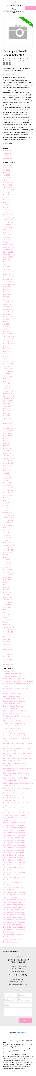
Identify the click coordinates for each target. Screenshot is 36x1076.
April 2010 (6, 642)
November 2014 (8, 518)
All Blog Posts (7, 151)
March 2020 (7, 359)
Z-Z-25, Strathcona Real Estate (14, 828)
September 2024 (9, 225)
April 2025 (6, 207)
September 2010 (9, 632)
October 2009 (8, 654)
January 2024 (8, 245)
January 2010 (7, 649)
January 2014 (7, 542)
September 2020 (9, 344)
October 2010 (8, 629)
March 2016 (7, 478)
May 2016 (6, 473)
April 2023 (6, 267)
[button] (10, 975)
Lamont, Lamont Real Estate (13, 726)
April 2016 (6, 475)
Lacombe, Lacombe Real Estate (14, 723)
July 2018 (6, 408)
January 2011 (7, 624)
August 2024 (7, 227)
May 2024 (6, 235)
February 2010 (8, 647)
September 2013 (8, 550)
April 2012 (6, 590)
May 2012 (6, 587)
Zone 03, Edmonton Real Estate (14, 835)
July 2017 (6, 438)
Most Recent (7, 165)
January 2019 (7, 394)
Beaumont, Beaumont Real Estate (14, 694)
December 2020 (8, 336)
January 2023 (8, 274)
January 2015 (7, 513)
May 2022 (6, 294)
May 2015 (6, 503)
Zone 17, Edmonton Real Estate (14, 867)
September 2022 (9, 284)
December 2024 (8, 217)
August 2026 (7, 168)
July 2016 (6, 468)
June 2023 (6, 262)
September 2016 (8, 463)
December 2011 (8, 600)
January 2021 (7, 334)
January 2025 (8, 215)
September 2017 (8, 433)
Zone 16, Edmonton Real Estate (14, 865)
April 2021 (6, 327)
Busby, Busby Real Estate (11, 696)
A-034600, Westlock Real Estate (14, 679)
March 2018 (7, 418)
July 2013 (6, 555)
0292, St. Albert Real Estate (12, 674)
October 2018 (8, 401)
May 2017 (6, 443)
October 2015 (8, 490)
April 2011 (6, 617)
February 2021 (8, 331)
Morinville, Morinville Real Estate (14, 733)
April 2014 (6, 535)
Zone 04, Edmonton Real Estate (14, 838)
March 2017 (7, 448)
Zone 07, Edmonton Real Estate (14, 845)
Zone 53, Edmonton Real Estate (14, 917)
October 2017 (8, 431)
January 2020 (8, 364)
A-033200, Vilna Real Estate (13, 676)
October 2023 (8, 252)
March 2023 (7, 269)
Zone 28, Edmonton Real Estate (14, 900)
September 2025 (9, 195)
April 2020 (6, 356)
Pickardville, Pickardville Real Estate (15, 736)
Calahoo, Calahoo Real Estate (13, 699)
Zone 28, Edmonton (10, 897)
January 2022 (8, 304)
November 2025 (8, 190)
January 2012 (7, 597)
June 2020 (6, 351)
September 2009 (9, 657)
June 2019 (6, 381)
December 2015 (8, 485)
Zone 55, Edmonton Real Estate (14, 920)
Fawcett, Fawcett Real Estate (13, 713)
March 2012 (7, 592)
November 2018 (8, 399)
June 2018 (6, 411)
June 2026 (6, 173)
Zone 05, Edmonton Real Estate (14, 840)
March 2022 (7, 299)
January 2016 (7, 483)
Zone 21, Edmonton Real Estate (14, 877)
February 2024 (8, 242)
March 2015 (7, 508)
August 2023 (7, 257)
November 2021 (8, 309)
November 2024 (8, 220)
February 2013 (8, 567)
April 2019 (6, 386)
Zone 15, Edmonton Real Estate (14, 862)
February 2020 (8, 361)
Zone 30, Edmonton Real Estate (14, 905)
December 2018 (8, 396)
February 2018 (8, 421)
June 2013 (6, 557)
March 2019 (7, 389)
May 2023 (6, 264)
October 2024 (8, 222)
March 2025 (7, 210)
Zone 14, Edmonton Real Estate (14, 860)
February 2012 (8, 595)
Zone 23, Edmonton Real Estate (14, 882)
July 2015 (6, 498)
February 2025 (8, 212)
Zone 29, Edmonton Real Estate (14, 902)
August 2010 (7, 634)
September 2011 (8, 605)
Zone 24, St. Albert (9, 885)
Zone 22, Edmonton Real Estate (14, 880)
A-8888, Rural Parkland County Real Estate (18, 681)
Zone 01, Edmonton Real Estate (14, 830)
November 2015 (8, 488)
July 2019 (6, 379)
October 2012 (8, 575)
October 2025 (8, 192)
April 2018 (6, 416)
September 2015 (8, 493)
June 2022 (6, 292)
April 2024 (6, 237)
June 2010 (6, 637)
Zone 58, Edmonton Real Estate (14, 927)
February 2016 (8, 480)
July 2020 (6, 349)
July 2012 (6, 582)
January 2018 (7, 423)
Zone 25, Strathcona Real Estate (14, 892)
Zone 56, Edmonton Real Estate (14, 922)
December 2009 (8, 652)
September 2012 (8, 577)
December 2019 (8, 366)
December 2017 (8, 426)
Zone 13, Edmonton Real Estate (14, 857)
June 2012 (6, 585)
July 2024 (6, 230)
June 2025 (6, 202)
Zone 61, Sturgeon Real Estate (13, 934)
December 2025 (8, 187)
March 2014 (7, 538)
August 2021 (7, 317)
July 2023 (6, 259)
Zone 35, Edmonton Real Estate (14, 907)
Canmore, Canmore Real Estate (14, 701)
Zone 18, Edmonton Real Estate (14, 870)
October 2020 (8, 341)
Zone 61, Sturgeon (9, 932)
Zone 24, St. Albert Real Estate (13, 887)
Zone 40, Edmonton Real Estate (14, 910)
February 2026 (8, 182)
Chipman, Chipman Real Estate (13, 706)
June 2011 (6, 612)
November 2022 (8, 279)
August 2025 (7, 197)
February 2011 (7, 622)
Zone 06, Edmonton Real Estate (14, 843)
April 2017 (6, 446)
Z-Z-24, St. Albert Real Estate (13, 825)
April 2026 (6, 177)
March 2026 (7, 180)
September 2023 (9, 254)
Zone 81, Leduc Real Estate (12, 939)
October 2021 (8, 312)
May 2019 (6, 384)
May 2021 (6, 324)
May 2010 (6, 639)
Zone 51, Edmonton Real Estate (14, 915)
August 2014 (7, 525)
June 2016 (6, 471)
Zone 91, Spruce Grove (11, 942)
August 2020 (7, 346)
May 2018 (6, 413)
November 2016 (8, 458)
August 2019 (7, 376)
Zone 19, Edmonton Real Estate (14, 872)
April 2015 (6, 505)
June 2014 (6, 530)
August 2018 (7, 406)
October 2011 (7, 602)
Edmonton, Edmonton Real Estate (15, 711)
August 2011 (7, 607)
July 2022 (6, 289)
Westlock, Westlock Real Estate (14, 823)
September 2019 (8, 374)
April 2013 (6, 562)
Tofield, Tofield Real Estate (12, 820)
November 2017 (8, 428)
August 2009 (7, 659)
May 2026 (6, 175)
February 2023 (8, 272)
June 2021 (6, 321)
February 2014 (8, 540)
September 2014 (9, 523)
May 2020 (6, 354)
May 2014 (6, 533)
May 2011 (6, 615)
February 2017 (8, 451)
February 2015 (8, 510)
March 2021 (7, 329)
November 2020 (8, 339)
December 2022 (8, 277)
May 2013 (6, 560)
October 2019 (8, 371)
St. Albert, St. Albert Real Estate (14, 815)
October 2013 (8, 548)
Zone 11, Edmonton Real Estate (18, 61)
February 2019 (8, 391)
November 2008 (8, 664)
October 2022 (8, 282)
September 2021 (8, 314)
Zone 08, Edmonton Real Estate (14, 848)
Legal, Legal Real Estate (11, 731)
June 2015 (6, 500)
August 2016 (7, 466)
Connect (31, 8)
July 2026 (6, 170)
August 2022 (7, 287)
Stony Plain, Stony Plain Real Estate (15, 818)
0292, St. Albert (8, 671)
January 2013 (7, 570)
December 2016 (8, 456)
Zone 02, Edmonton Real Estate (14, 833)
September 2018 (8, 403)
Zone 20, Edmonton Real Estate (14, 875)
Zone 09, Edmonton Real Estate (14, 850)
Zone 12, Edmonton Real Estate (14, 855)
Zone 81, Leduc (8, 937)
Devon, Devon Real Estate (12, 709)
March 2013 (7, 565)
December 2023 (8, 247)
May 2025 (6, 205)
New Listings (7, 153)
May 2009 (6, 662)
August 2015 (7, 495)
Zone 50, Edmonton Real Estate (14, 912)
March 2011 (7, 620)
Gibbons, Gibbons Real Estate (13, 721)
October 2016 (8, 461)
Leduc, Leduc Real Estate (12, 728)
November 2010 (8, 627)
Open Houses (7, 156)
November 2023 (8, 249)
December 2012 (8, 572)
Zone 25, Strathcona (10, 890)
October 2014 (8, 520)
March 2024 (7, 240)
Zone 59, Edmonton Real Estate (14, 930)
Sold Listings (7, 158)
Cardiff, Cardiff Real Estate (12, 704)
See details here (8, 74)
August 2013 (7, 552)
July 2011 (6, 610)
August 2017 (7, 436)
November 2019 (8, 369)
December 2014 (8, 515)
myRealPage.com (21, 1033)
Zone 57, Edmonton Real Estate (14, 924)
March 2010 (7, 644)
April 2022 (6, 297)
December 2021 (8, 307)
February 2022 (8, 302)
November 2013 (8, 545)
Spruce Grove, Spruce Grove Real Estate (17, 813)
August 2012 (7, 580)
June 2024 (6, 232)
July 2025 (6, 200)
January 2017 (7, 453)
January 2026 (8, 185)
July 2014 (6, 528)
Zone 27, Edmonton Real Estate (14, 895)
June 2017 (6, 441)
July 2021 (6, 319)
